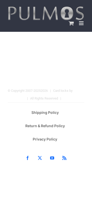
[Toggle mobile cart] (71, 23)
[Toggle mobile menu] (81, 23)
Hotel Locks (72, 98)
